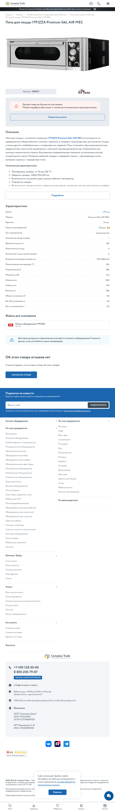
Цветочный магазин (67, 478)
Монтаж (9, 609)
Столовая (62, 465)
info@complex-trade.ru (26, 685)
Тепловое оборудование (17, 438)
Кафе (60, 430)
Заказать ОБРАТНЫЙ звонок (28, 677)
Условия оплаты (13, 628)
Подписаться (98, 405)
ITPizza (106, 212)
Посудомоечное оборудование (20, 446)
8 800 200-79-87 (26, 672)
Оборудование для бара (17, 455)
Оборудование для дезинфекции (21, 507)
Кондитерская (64, 452)
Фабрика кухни (65, 487)
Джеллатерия (64, 470)
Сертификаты (12, 574)
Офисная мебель (13, 520)
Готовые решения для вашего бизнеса (23, 601)
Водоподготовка (13, 481)
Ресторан (62, 426)
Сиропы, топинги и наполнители (21, 529)
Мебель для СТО (13, 499)
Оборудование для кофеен (18, 459)
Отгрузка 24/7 (12, 605)
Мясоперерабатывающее (17, 503)
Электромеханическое (16, 451)
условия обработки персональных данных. (56, 783)
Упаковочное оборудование (19, 477)
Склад (61, 483)
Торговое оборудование (17, 533)
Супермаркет (64, 439)
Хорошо (57, 792)
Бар (60, 448)
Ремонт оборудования (16, 614)
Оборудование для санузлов (19, 516)
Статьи (9, 578)
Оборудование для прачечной (20, 512)
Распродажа (11, 433)
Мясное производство (68, 491)
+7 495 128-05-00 (26, 667)
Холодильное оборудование (19, 468)
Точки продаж (12, 538)
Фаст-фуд (62, 435)
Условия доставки (14, 632)
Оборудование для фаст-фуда (19, 464)
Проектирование (14, 596)
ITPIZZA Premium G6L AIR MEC (65, 138)
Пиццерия (63, 443)
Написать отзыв (21, 374)
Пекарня (62, 457)
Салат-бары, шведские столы (19, 494)
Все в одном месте (14, 592)
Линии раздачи (13, 490)
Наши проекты (12, 565)
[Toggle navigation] (107, 3)
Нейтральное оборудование (19, 472)
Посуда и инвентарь (15, 525)
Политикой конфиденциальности (77, 411)
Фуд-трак (62, 474)
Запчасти (10, 546)
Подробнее (57, 195)
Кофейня (62, 461)
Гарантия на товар (14, 636)
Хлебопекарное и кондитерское (21, 442)
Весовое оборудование (17, 486)
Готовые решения (14, 569)
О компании (11, 561)
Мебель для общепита (16, 542)
